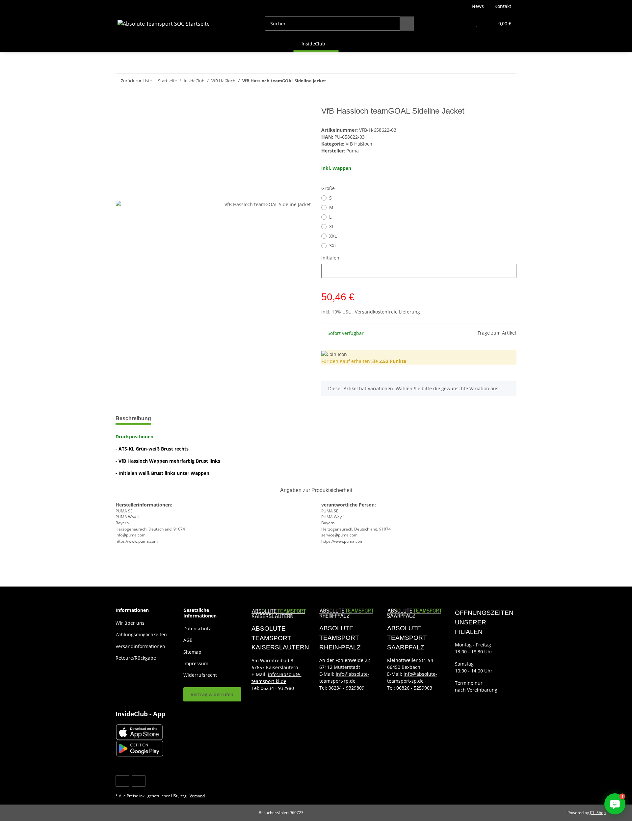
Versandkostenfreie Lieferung (387, 312)
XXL (333, 236)
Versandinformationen (140, 646)
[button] (464, 23)
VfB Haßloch (359, 144)
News (478, 6)
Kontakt (502, 6)
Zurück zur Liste (136, 81)
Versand (197, 796)
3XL (333, 245)
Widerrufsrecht (200, 675)
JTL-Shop (598, 812)
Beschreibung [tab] (133, 418)
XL (331, 226)
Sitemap (192, 652)
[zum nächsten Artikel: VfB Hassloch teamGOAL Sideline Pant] (509, 81)
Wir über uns (130, 623)
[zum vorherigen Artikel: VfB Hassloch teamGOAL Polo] (495, 81)
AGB (188, 640)
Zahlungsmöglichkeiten (141, 634)
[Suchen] (407, 23)
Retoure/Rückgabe (136, 658)
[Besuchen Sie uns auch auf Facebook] (122, 781)
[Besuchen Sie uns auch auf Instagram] (138, 781)
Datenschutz (197, 628)
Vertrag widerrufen (212, 694)
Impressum (195, 663)
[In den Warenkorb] (121, 102)
